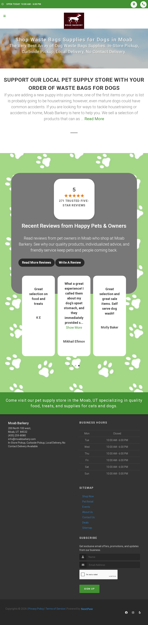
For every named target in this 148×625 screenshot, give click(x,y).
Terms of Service (55, 608)
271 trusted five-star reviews (74, 203)
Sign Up (89, 588)
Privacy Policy (36, 608)
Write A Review (70, 262)
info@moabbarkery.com (22, 439)
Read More (94, 119)
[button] (69, 366)
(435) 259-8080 (17, 435)
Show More (74, 327)
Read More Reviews (36, 262)
